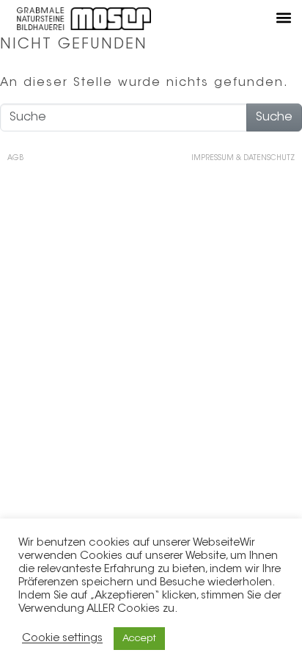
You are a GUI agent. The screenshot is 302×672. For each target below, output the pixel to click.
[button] (283, 17)
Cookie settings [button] (62, 638)
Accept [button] (139, 638)
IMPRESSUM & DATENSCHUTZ (243, 158)
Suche (274, 117)
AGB (15, 158)
